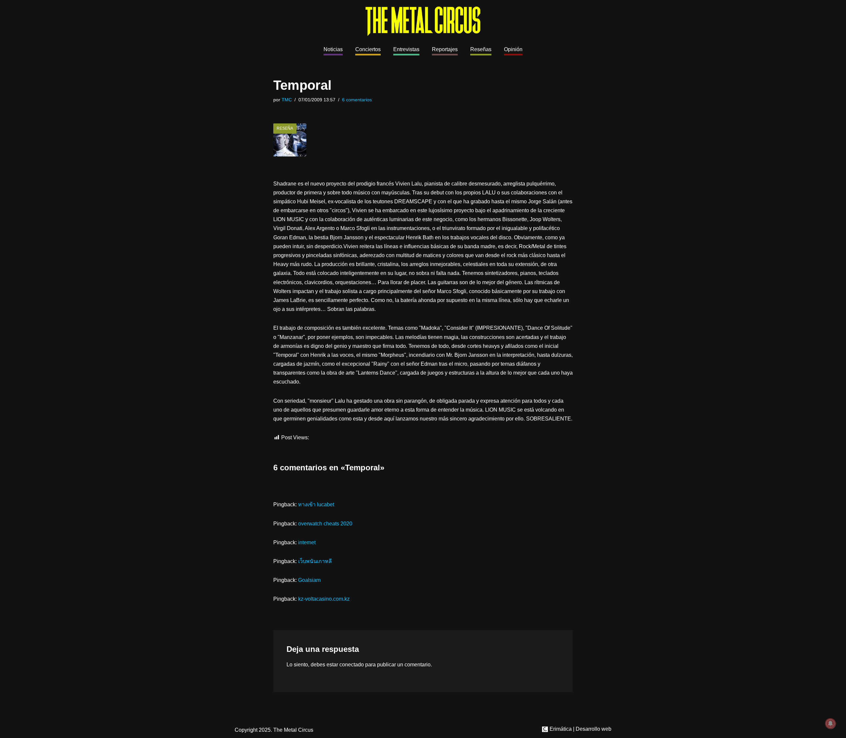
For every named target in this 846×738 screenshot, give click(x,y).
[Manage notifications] (830, 723)
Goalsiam (309, 580)
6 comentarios (357, 99)
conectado (351, 664)
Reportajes (445, 49)
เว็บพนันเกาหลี (315, 561)
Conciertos (368, 49)
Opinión (513, 49)
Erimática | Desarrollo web (579, 729)
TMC (287, 99)
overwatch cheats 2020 (325, 523)
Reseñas (480, 49)
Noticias (333, 49)
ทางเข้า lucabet (316, 504)
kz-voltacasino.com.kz (324, 599)
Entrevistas (406, 49)
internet (307, 542)
